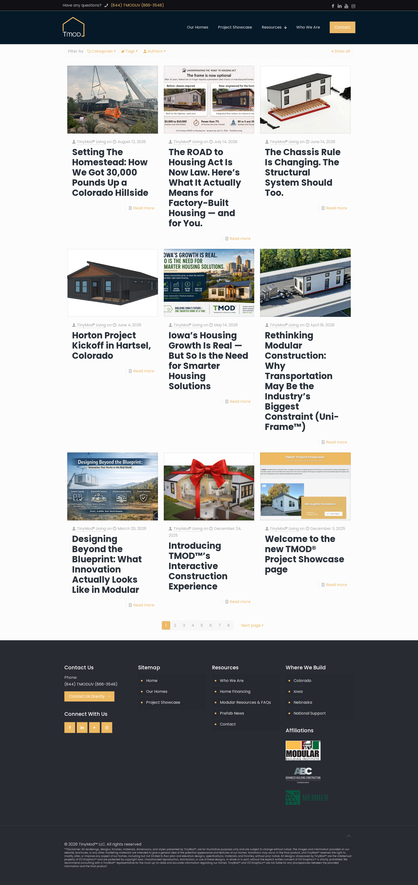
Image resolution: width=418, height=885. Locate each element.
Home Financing (235, 691)
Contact (228, 724)
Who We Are (232, 680)
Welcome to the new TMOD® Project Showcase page (304, 554)
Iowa (298, 691)
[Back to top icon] (348, 836)
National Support (310, 713)
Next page (251, 625)
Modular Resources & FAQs (245, 702)
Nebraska (303, 702)
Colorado (302, 680)
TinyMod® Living (91, 142)
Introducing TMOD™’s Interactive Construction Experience (198, 566)
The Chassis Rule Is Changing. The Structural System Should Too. (303, 172)
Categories (102, 51)
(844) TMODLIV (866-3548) (91, 684)
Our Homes (156, 691)
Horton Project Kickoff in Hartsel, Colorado (111, 345)
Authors (155, 51)
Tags (130, 51)
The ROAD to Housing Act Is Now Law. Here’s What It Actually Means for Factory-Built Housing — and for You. (205, 187)
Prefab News (232, 713)
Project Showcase (163, 702)
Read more (143, 208)
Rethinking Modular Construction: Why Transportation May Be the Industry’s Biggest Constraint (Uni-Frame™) (302, 381)
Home (151, 680)
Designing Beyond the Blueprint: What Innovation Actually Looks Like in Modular (107, 564)
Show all (342, 51)
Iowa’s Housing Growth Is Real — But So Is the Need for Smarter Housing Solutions (208, 360)
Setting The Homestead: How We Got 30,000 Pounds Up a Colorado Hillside (110, 172)
